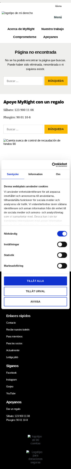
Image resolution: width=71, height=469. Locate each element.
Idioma (58, 6)
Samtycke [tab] (13, 174)
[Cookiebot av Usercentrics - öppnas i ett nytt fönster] (52, 164)
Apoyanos (50, 37)
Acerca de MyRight (21, 29)
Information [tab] (35, 174)
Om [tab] (58, 174)
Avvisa (35, 301)
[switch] (62, 244)
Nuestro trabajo (52, 29)
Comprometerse (24, 37)
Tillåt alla (35, 280)
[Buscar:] (22, 81)
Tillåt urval (35, 291)
